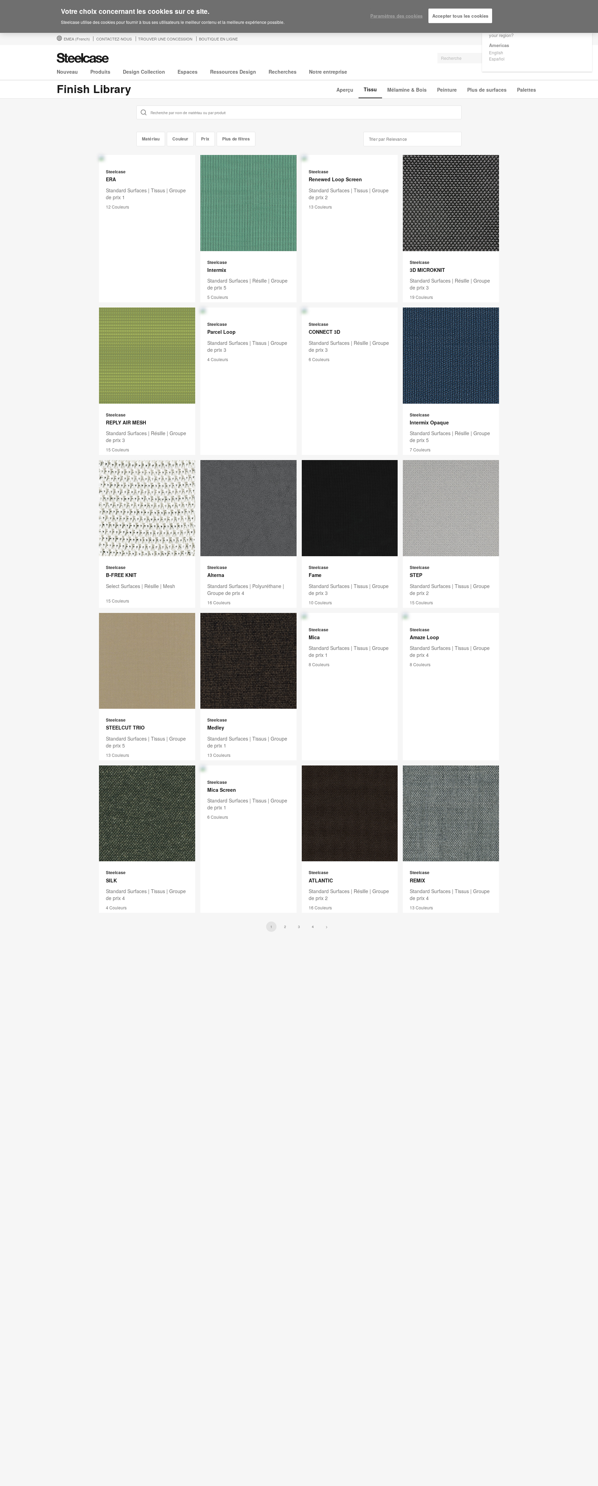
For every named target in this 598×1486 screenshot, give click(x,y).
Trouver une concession (165, 39)
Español (497, 59)
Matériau (151, 139)
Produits (100, 71)
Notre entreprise (328, 71)
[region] (299, 16)
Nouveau (67, 71)
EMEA (77, 39)
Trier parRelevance (388, 139)
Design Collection (144, 71)
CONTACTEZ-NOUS (114, 39)
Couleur (180, 139)
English (496, 52)
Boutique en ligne (218, 39)
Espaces (188, 71)
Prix (205, 139)
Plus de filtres (236, 139)
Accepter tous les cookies (460, 15)
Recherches (283, 71)
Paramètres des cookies (396, 15)
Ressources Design (233, 71)
